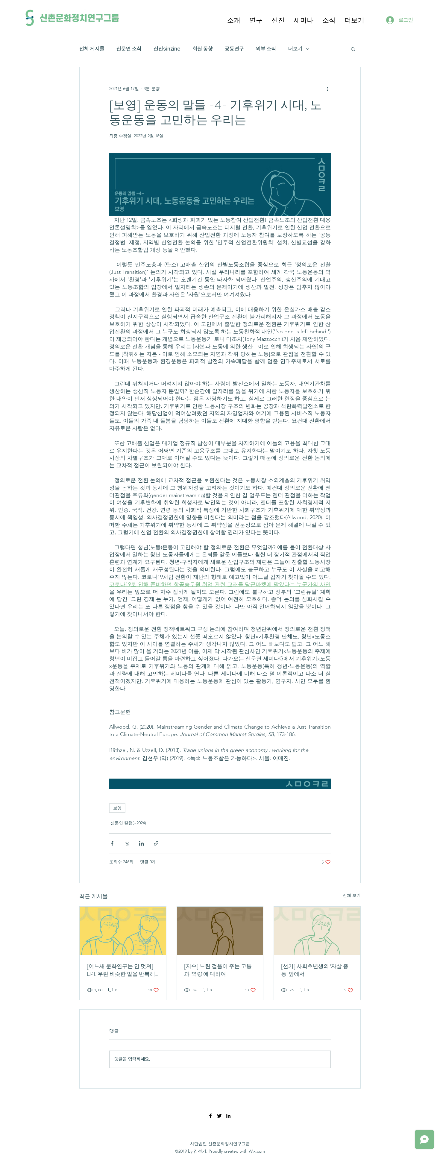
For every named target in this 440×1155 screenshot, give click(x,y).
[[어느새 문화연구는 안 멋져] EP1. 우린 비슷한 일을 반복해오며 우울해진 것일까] (123, 931)
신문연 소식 (129, 48)
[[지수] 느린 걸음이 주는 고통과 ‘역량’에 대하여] (220, 931)
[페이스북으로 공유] (112, 843)
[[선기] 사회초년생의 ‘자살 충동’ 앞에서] (317, 931)
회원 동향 (202, 48)
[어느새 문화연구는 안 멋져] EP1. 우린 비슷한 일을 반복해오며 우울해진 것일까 (121, 970)
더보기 (295, 48)
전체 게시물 (91, 48)
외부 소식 (266, 48)
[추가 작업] (327, 88)
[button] (234, 19)
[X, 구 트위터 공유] (127, 843)
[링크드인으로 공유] (141, 843)
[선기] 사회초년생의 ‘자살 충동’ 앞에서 (314, 970)
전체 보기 (352, 895)
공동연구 (234, 48)
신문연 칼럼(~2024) (128, 823)
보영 (117, 808)
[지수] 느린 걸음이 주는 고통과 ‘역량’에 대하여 (218, 970)
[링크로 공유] (156, 843)
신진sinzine (167, 48)
